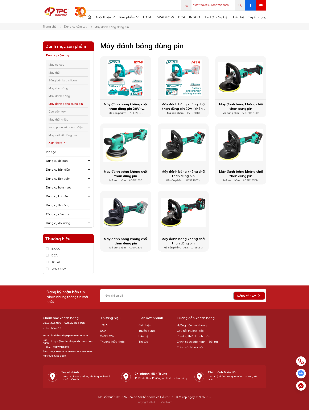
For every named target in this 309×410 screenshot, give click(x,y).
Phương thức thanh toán (193, 336)
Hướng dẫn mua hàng (192, 325)
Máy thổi (54, 72)
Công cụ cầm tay (57, 214)
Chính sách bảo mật (190, 347)
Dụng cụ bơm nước (58, 187)
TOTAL (56, 262)
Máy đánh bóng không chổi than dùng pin (241, 106)
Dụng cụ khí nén (57, 196)
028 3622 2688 (65, 351)
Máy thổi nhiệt (58, 119)
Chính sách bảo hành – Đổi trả (197, 342)
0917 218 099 (201, 5)
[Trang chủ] (89, 17)
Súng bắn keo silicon (63, 80)
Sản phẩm (127, 17)
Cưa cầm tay (57, 111)
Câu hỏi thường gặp (190, 331)
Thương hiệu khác (112, 342)
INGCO (56, 249)
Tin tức (143, 342)
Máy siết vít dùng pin (63, 135)
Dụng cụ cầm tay (75, 26)
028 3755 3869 (57, 355)
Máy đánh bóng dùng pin (66, 104)
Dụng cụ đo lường (58, 223)
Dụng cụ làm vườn (58, 178)
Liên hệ (143, 336)
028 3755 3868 (219, 5)
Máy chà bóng (58, 88)
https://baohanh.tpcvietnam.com (72, 341)
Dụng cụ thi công (57, 205)
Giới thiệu (145, 325)
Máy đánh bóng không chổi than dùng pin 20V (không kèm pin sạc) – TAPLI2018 (183, 106)
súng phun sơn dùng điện (66, 127)
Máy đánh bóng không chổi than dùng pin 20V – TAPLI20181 (126, 106)
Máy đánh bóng (59, 96)
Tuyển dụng (147, 331)
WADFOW (59, 269)
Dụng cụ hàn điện (58, 169)
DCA (55, 255)
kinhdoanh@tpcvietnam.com (69, 335)
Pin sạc (51, 152)
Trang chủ (50, 26)
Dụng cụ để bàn (57, 161)
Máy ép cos (56, 64)
